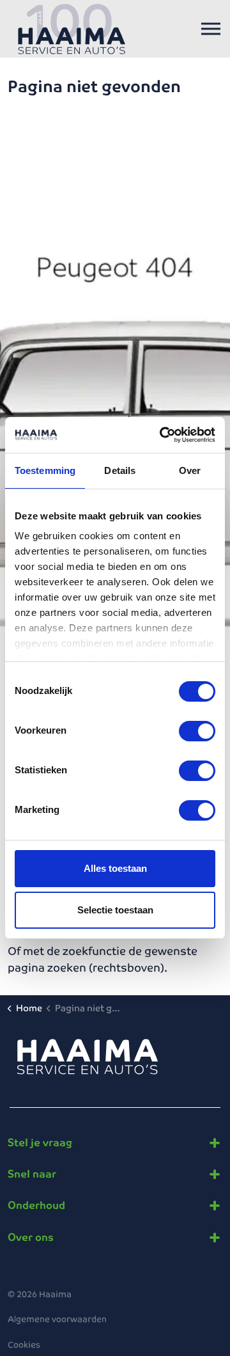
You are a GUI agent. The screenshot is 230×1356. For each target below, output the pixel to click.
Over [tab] (190, 470)
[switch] (197, 731)
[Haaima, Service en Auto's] (72, 29)
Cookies (24, 1344)
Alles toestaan (115, 868)
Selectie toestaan (115, 909)
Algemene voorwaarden (57, 1319)
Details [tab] (119, 470)
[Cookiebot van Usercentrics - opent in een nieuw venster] (162, 435)
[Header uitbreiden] (211, 29)
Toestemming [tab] (45, 470)
